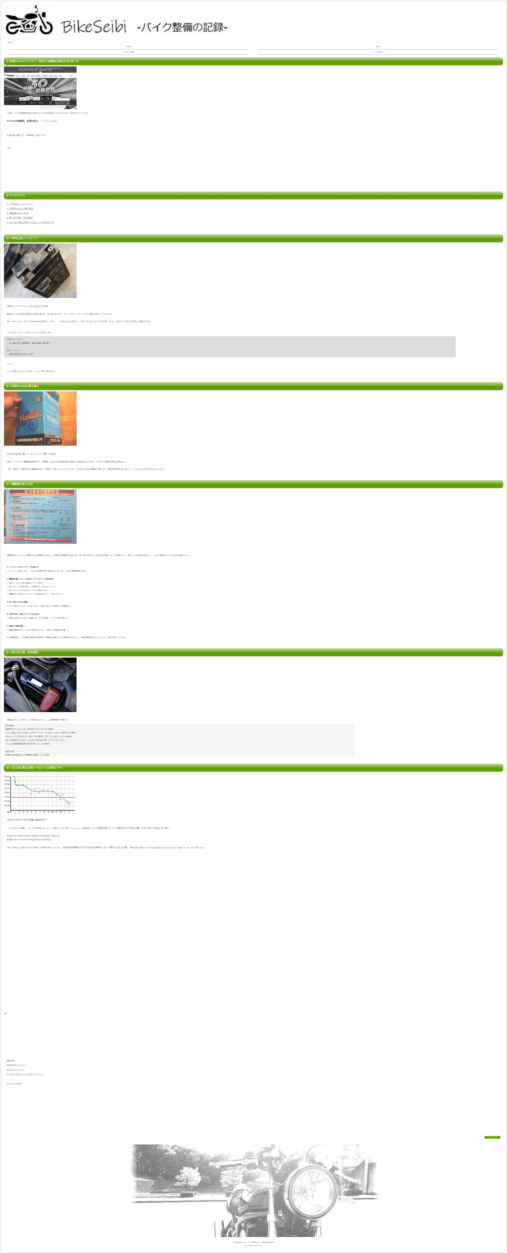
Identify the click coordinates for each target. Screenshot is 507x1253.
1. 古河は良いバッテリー (20, 204)
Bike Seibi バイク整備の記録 (250, 1242)
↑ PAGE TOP (492, 1137)
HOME (128, 46)
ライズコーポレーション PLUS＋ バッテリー (25, 1074)
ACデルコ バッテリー (15, 1070)
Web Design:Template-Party (253, 1245)
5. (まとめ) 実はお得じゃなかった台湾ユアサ (30, 222)
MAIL (378, 46)
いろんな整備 (128, 52)
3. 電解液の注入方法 (17, 213)
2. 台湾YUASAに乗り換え (20, 208)
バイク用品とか (378, 52)
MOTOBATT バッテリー (16, 1065)
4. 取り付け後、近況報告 (20, 218)
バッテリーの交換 (14, 1083)
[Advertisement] (52, 168)
